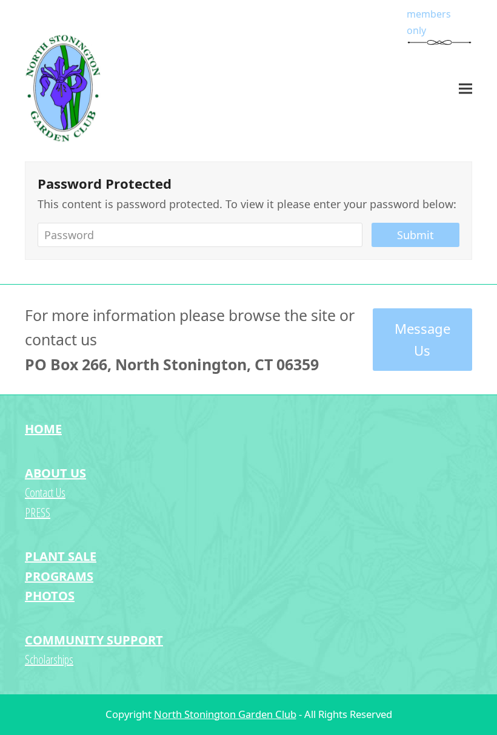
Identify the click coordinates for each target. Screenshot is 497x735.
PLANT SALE (60, 556)
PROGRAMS (59, 576)
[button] (465, 88)
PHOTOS (50, 596)
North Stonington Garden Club (225, 714)
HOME (43, 429)
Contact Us (45, 492)
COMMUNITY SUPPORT (94, 640)
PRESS (37, 512)
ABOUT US (55, 473)
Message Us (422, 339)
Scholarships (49, 659)
